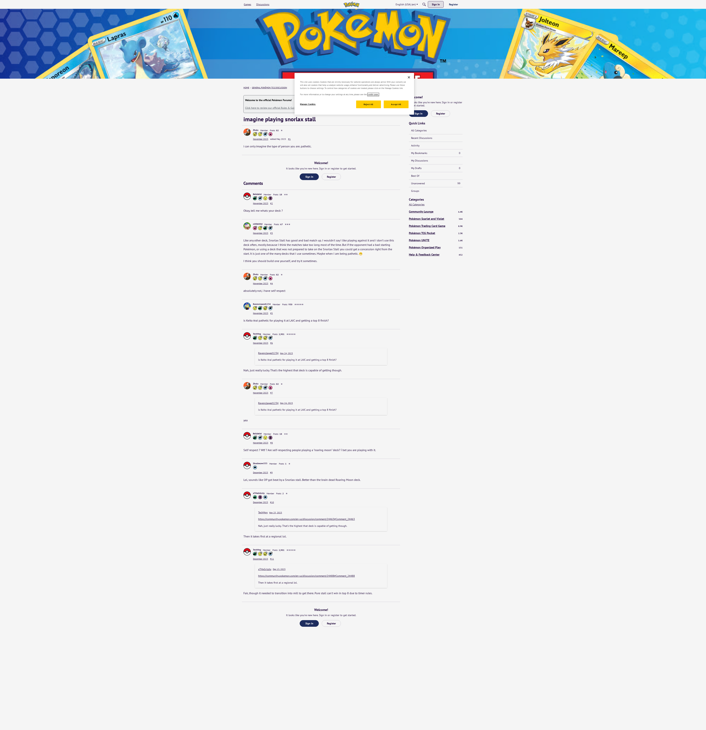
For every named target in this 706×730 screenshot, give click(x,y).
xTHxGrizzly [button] (259, 493)
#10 (272, 502)
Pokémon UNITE (436, 240)
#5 (271, 313)
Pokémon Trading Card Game (436, 226)
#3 (271, 233)
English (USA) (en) (406, 4)
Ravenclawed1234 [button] (262, 304)
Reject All (368, 104)
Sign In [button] (309, 176)
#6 (271, 343)
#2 (271, 203)
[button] (247, 132)
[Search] (424, 4)
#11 (272, 558)
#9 (271, 472)
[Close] (409, 77)
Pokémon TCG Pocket (436, 233)
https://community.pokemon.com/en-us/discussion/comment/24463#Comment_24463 (306, 519)
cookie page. (373, 94)
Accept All (396, 104)
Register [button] (331, 176)
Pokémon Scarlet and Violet (436, 218)
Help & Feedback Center (436, 254)
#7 (271, 392)
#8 (271, 442)
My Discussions (419, 160)
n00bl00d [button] (257, 224)
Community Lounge (436, 211)
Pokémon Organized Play (436, 247)
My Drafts (435, 168)
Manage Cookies (308, 104)
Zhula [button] (255, 130)
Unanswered (435, 183)
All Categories (419, 130)
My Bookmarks (435, 153)
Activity (415, 145)
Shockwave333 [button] (260, 463)
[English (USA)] (351, 4)
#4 (271, 283)
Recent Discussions (421, 138)
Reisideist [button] (257, 194)
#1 (289, 139)
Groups (415, 191)
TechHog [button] (257, 333)
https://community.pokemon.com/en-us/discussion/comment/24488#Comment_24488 (306, 575)
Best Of (415, 175)
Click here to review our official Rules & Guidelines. (274, 108)
